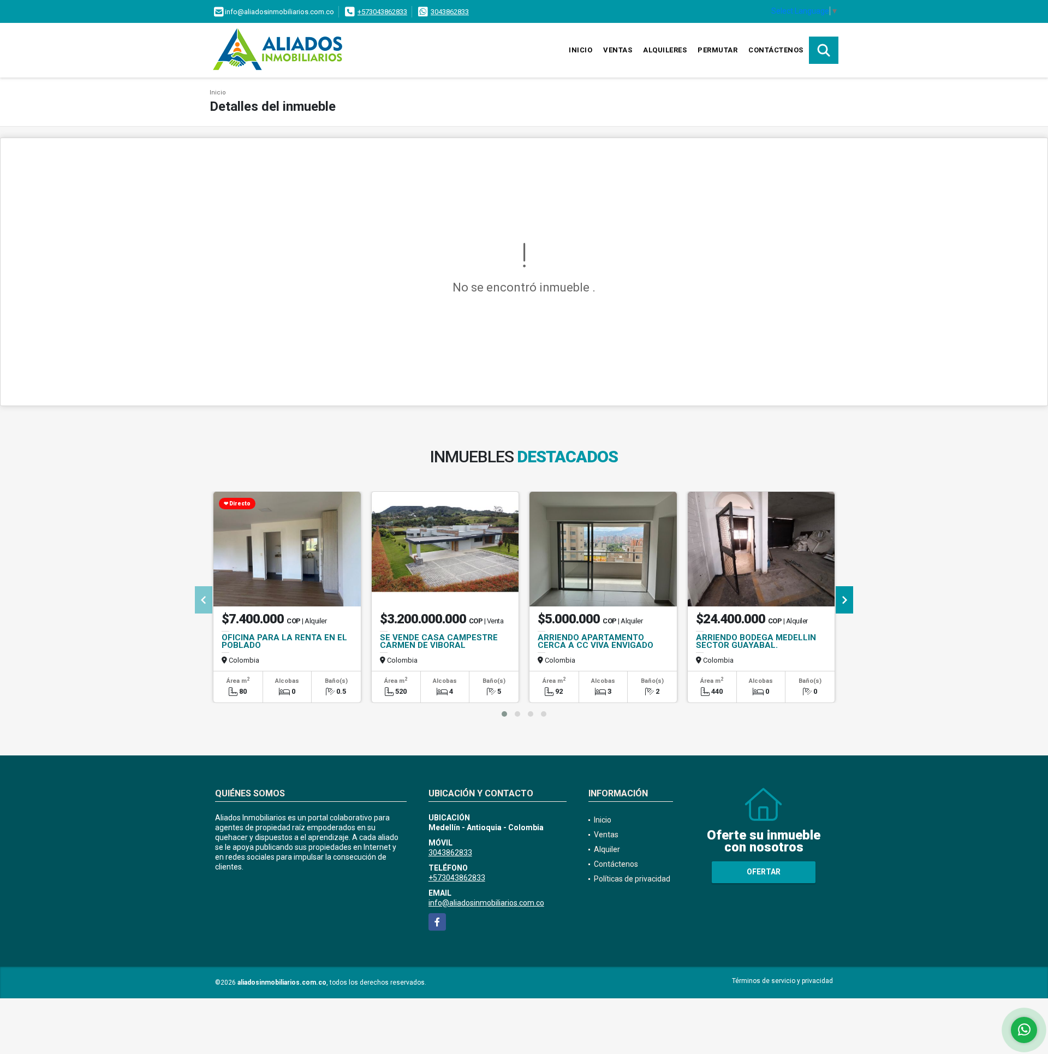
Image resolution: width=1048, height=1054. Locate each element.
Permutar (717, 50)
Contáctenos (775, 50)
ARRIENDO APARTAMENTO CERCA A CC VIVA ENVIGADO (595, 641)
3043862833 (450, 12)
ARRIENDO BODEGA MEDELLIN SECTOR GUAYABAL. (756, 641)
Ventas (617, 50)
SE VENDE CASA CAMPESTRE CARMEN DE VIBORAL (439, 641)
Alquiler (607, 849)
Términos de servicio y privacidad (782, 981)
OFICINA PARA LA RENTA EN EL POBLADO (284, 641)
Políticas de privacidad (632, 878)
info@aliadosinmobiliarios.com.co (486, 902)
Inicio (580, 50)
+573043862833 (382, 12)
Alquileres (665, 50)
